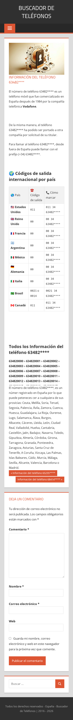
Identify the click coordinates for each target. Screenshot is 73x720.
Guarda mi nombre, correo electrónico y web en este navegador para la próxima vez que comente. (34, 643)
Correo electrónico (24, 604)
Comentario (19, 529)
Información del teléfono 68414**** (38, 480)
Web (12, 621)
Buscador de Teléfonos (36, 12)
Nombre (16, 586)
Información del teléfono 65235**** (33, 473)
